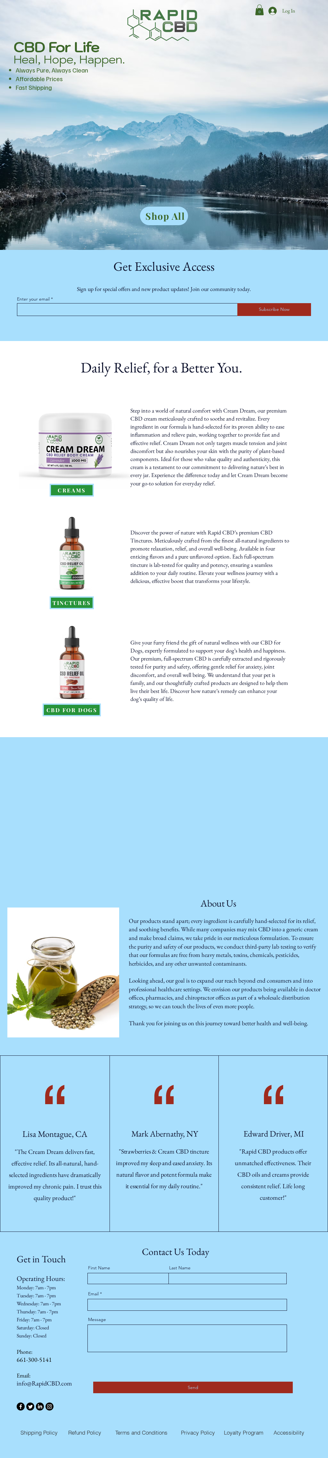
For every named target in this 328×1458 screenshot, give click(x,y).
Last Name (180, 1268)
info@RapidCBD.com (44, 1383)
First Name (99, 1268)
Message (97, 1319)
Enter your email (33, 299)
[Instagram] (49, 1407)
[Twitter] (30, 1407)
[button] (259, 9)
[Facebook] (21, 1407)
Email (93, 1294)
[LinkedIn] (40, 1407)
